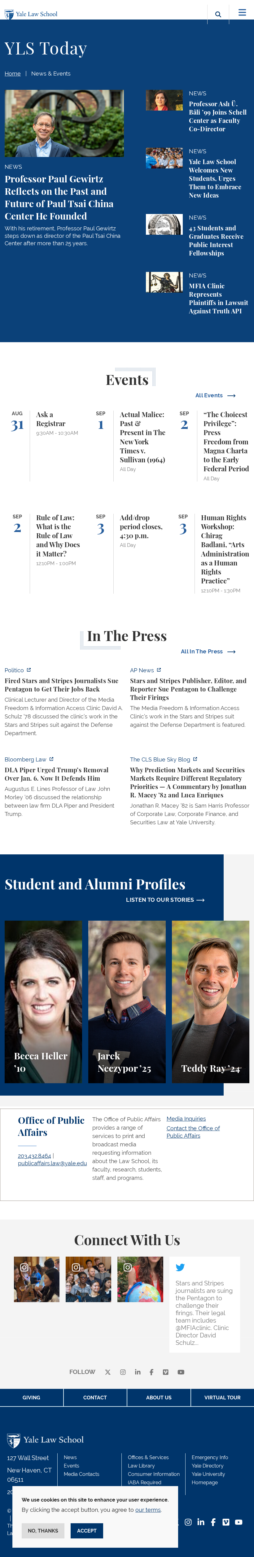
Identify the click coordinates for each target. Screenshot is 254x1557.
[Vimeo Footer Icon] (226, 1522)
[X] (108, 1372)
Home (13, 73)
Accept (87, 1531)
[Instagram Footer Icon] (188, 1522)
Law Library (141, 1466)
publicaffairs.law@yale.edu (52, 1163)
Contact (95, 1398)
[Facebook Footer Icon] (213, 1522)
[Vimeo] (166, 1372)
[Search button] (218, 21)
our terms (148, 1510)
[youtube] (181, 1372)
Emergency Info (210, 1457)
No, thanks (43, 1531)
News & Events (51, 73)
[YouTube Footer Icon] (239, 1522)
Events (71, 1466)
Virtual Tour (222, 1398)
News (70, 1457)
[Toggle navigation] (242, 12)
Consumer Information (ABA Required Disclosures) (154, 1482)
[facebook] (152, 1372)
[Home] (32, 15)
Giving (31, 1398)
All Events (209, 395)
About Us (159, 1398)
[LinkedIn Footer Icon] (201, 1522)
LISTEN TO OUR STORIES (160, 899)
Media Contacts (81, 1474)
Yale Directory (208, 1466)
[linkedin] (138, 1372)
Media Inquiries (186, 1118)
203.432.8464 (34, 1156)
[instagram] (123, 1372)
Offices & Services (148, 1457)
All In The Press (202, 651)
